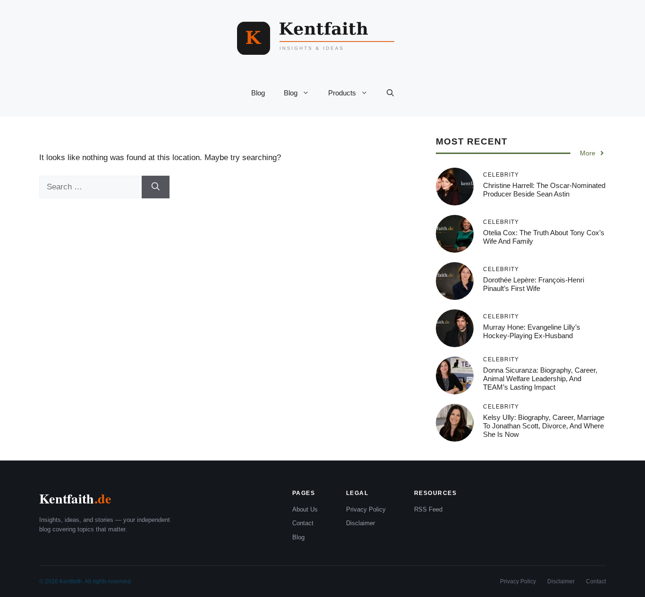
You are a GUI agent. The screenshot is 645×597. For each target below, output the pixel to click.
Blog (258, 93)
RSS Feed (428, 509)
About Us (305, 509)
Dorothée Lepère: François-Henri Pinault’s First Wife (533, 284)
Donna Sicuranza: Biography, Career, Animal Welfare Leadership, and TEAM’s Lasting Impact (540, 378)
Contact (303, 523)
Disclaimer (360, 523)
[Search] (156, 187)
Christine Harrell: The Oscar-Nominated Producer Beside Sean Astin (544, 189)
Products (342, 93)
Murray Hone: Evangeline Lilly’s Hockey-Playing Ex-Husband (531, 331)
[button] (390, 93)
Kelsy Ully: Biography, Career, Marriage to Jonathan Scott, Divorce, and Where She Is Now (543, 425)
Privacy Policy (366, 509)
